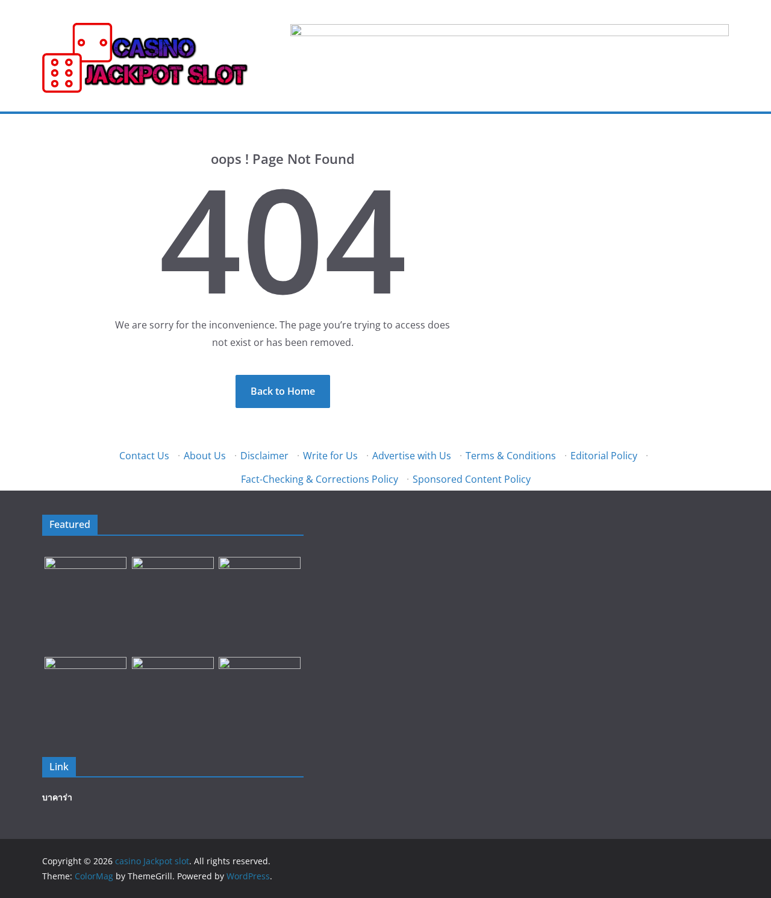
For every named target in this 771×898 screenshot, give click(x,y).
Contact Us (144, 455)
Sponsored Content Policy (472, 479)
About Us (205, 455)
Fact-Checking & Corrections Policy (319, 479)
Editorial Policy (603, 455)
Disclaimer (264, 455)
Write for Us (330, 455)
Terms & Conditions (511, 455)
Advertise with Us (411, 455)
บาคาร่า (57, 797)
